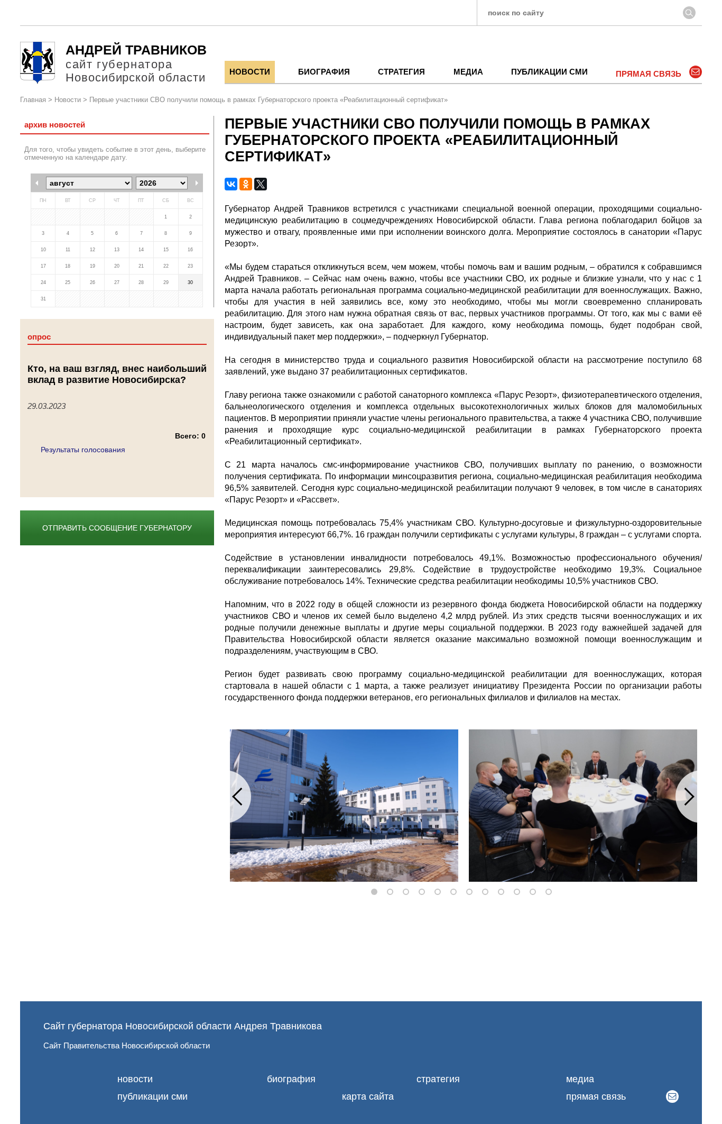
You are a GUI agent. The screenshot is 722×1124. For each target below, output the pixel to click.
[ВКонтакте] (231, 184)
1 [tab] (376, 892)
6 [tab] (455, 892)
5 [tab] (439, 892)
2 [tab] (392, 892)
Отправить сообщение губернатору (117, 528)
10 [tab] (519, 892)
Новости (67, 100)
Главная (33, 100)
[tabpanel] (344, 805)
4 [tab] (424, 892)
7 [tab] (471, 892)
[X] (260, 184)
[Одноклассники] (245, 184)
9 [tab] (503, 892)
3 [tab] (408, 892)
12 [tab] (550, 892)
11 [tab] (535, 892)
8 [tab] (487, 892)
